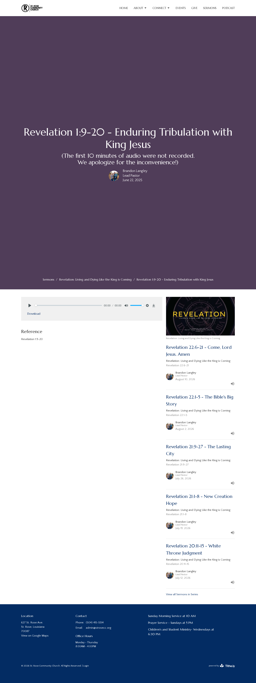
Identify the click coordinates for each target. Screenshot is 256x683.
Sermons (209, 8)
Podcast (228, 8)
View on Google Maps (35, 635)
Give (194, 8)
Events (181, 8)
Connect (159, 8)
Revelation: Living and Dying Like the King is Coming (95, 279)
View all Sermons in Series (182, 594)
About (138, 8)
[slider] (68, 305)
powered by (220, 669)
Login (86, 665)
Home (123, 8)
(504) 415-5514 (95, 622)
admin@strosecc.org (98, 627)
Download (33, 313)
